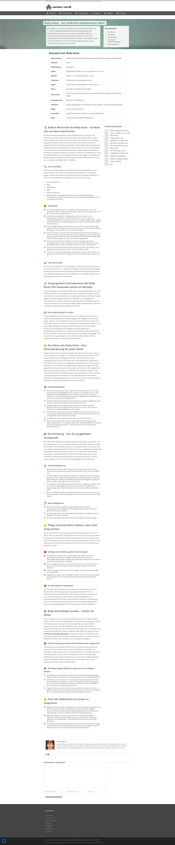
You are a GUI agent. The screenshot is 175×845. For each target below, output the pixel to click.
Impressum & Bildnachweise (72, 840)
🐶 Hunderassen (57, 17)
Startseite (49, 815)
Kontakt (48, 831)
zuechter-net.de (48, 17)
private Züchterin (94, 636)
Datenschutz (96, 840)
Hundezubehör (51, 821)
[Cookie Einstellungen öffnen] (4, 843)
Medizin (48, 823)
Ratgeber (49, 826)
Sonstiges (49, 829)
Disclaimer (87, 840)
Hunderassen (50, 818)
